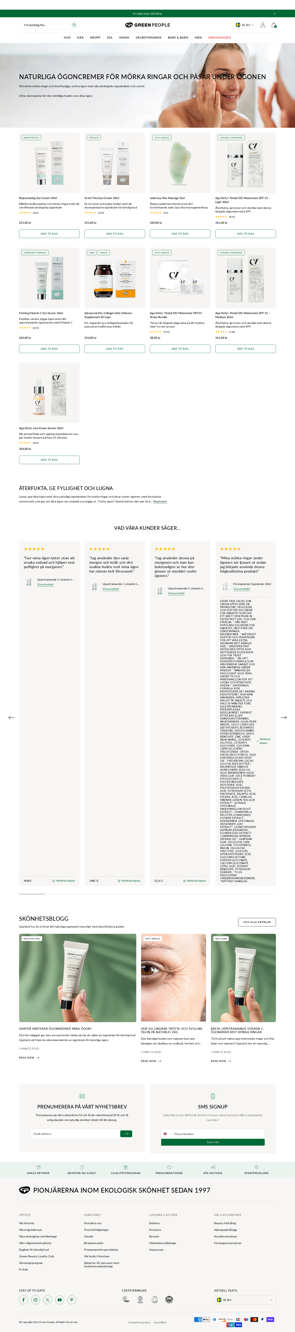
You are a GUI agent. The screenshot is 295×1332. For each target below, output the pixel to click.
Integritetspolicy (139, 1322)
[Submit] (126, 1133)
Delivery (154, 1223)
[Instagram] (35, 1300)
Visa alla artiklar (257, 922)
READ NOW (27, 1057)
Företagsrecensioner (227, 1243)
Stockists (155, 1229)
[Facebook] (23, 1300)
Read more (160, 501)
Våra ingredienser (30, 1229)
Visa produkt (45, 584)
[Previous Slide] (11, 717)
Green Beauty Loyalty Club (36, 1256)
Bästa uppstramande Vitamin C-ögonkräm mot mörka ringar (237, 1030)
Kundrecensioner (225, 1236)
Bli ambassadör (94, 1243)
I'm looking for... (35, 25)
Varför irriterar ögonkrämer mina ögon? (55, 1029)
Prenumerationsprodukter (101, 1249)
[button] (274, 13)
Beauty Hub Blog (225, 1223)
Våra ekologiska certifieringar (38, 1236)
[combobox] (167, 1134)
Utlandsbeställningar (162, 1243)
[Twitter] (47, 1300)
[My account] (262, 24)
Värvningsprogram (31, 1263)
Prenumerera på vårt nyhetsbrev (82, 1106)
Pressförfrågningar (96, 1229)
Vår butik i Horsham (96, 1256)
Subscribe (213, 1142)
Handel (88, 1236)
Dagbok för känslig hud (34, 1249)
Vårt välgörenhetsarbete (35, 1243)
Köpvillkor (160, 1322)
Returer (154, 1236)
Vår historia (26, 1223)
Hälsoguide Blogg (225, 1229)
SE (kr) (246, 25)
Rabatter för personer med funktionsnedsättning (101, 1264)
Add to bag (49, 234)
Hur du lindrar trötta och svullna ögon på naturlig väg (172, 1030)
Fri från (23, 1269)
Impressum (156, 1249)
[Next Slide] (283, 717)
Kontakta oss (93, 1223)
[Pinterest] (71, 1300)
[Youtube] (59, 1300)
